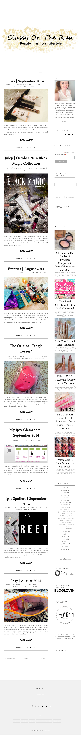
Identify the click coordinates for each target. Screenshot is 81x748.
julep (43, 167)
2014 (64, 500)
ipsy (31, 84)
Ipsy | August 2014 (26, 580)
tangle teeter (24, 356)
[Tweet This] (31, 148)
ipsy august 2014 (39, 584)
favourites (26, 274)
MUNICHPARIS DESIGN (44, 730)
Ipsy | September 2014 (26, 81)
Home (26, 658)
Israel (32, 721)
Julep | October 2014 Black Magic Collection (66, 512)
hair (30, 355)
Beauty (16, 721)
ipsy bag (37, 84)
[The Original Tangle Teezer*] (26, 412)
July (65, 534)
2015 (64, 498)
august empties (32, 272)
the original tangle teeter (33, 358)
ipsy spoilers (36, 507)
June (65, 536)
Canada (24, 721)
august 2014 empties (16, 272)
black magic (35, 167)
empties (43, 272)
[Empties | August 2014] (26, 328)
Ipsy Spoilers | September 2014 (66, 525)
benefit (40, 721)
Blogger (68, 559)
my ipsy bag (33, 86)
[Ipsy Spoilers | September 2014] (26, 563)
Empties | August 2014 (26, 268)
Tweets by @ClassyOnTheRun (65, 197)
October (66, 505)
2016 (64, 495)
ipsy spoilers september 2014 (31, 508)
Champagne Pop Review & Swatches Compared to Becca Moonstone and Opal (65, 261)
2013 (64, 549)
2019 (65, 488)
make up (57, 721)
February (66, 544)
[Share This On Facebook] (24, 148)
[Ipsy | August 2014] (26, 640)
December (65, 502)
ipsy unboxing (35, 586)
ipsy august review (19, 586)
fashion (48, 721)
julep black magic (13, 168)
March (66, 541)
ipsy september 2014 (33, 440)
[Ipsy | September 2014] (26, 140)
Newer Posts (10, 658)
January (65, 546)
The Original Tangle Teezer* (66, 518)
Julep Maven (28, 168)
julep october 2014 (35, 169)
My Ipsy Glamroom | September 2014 (66, 521)
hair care (38, 355)
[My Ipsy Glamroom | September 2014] (26, 481)
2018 (64, 490)
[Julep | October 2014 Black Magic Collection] (26, 251)
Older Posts (42, 658)
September (65, 507)
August (65, 532)
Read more (65, 121)
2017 (64, 493)
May (65, 539)
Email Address (60, 155)
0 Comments (18, 148)
